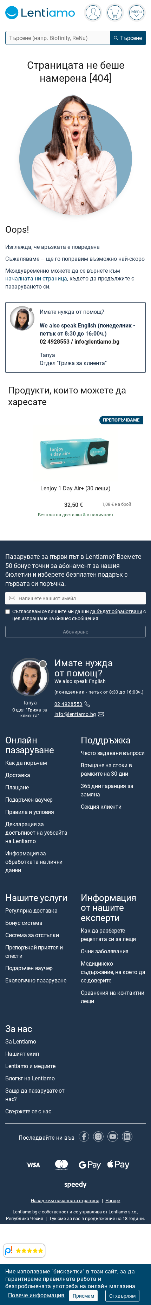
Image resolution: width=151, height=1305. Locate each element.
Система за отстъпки (32, 935)
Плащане (16, 787)
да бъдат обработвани (116, 611)
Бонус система (23, 923)
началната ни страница (36, 278)
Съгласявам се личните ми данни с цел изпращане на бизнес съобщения (79, 615)
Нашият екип (22, 1054)
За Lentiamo (20, 1041)
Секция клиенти (101, 806)
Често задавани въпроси (113, 753)
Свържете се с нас (28, 1111)
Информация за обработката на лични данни (34, 861)
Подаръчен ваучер (29, 799)
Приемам (83, 1295)
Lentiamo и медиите (30, 1066)
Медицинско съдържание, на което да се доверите (113, 971)
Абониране (75, 631)
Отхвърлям (122, 1295)
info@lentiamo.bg (96, 341)
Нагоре (112, 1200)
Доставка (17, 775)
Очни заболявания (105, 951)
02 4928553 (55, 341)
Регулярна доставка (31, 910)
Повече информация (36, 1295)
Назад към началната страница (65, 1200)
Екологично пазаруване (35, 980)
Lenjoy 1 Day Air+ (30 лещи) (75, 488)
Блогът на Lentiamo (30, 1078)
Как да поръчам (26, 763)
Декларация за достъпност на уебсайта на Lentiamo (36, 832)
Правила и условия (29, 812)
